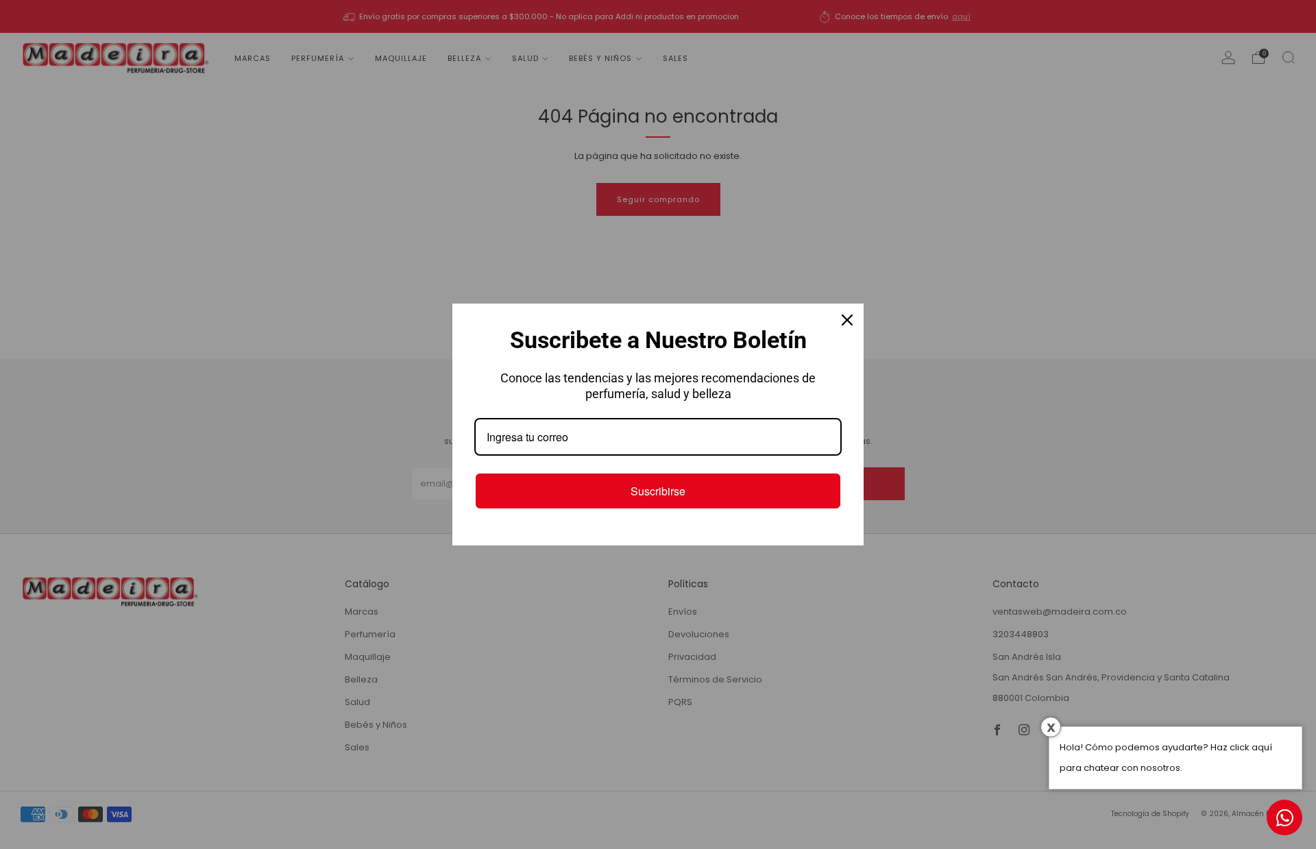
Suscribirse (658, 491)
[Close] (847, 320)
